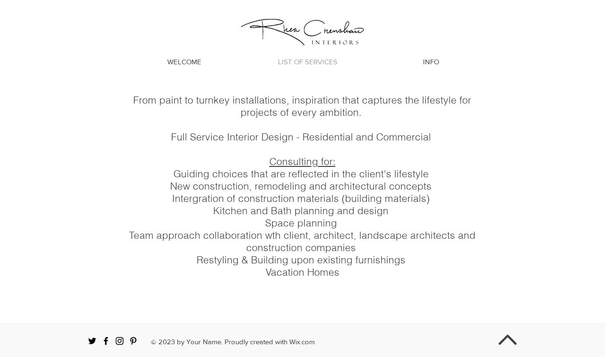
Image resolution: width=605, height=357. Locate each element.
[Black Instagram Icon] (119, 341)
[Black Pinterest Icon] (133, 341)
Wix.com (302, 342)
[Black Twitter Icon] (92, 341)
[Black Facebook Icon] (106, 341)
